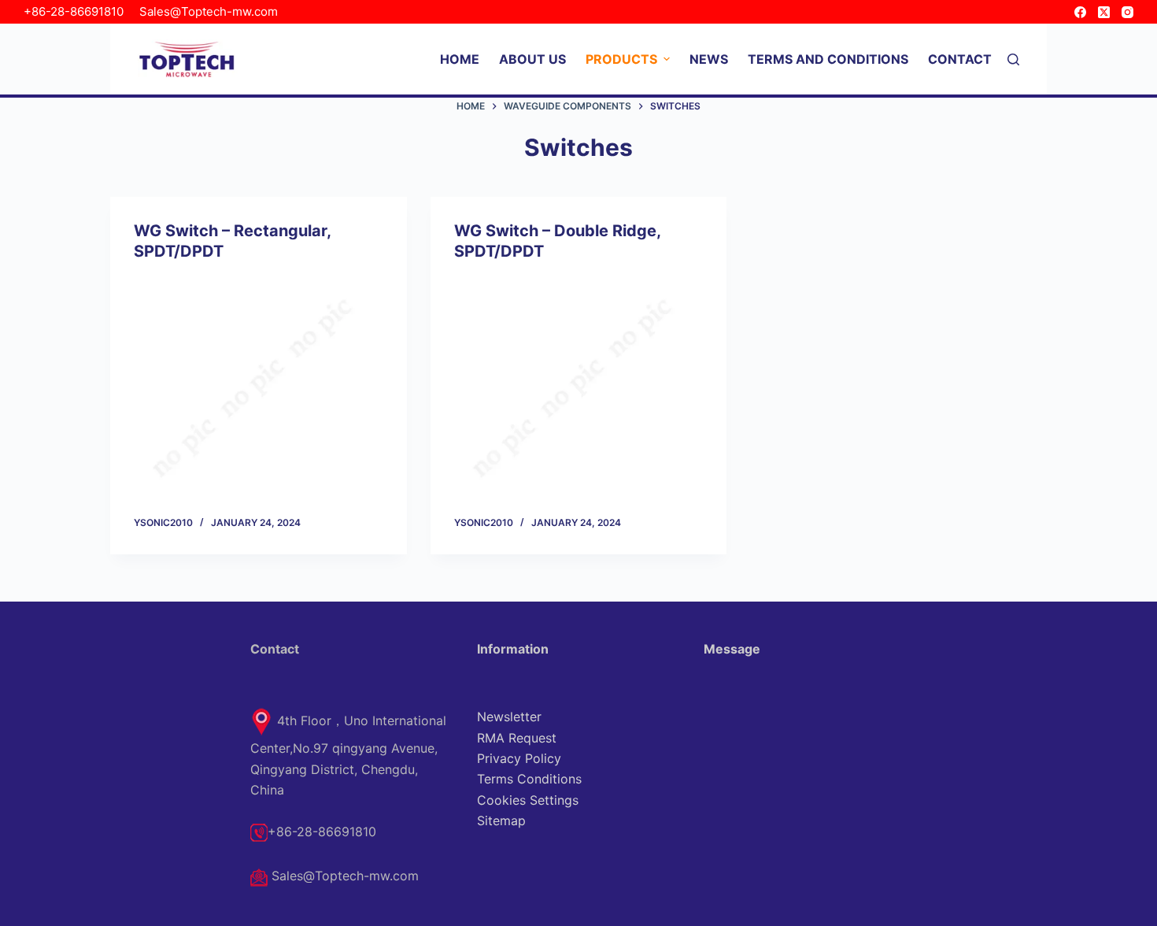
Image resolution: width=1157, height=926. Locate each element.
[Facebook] (1080, 12)
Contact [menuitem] (960, 59)
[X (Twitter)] (1104, 12)
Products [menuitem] (621, 59)
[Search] (1013, 59)
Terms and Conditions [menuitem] (828, 59)
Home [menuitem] (459, 59)
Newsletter (509, 716)
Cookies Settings (527, 800)
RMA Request (516, 738)
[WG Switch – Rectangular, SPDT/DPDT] (258, 388)
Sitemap (501, 820)
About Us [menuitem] (532, 59)
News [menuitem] (708, 59)
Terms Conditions (529, 779)
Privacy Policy (519, 758)
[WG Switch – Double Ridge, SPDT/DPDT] (579, 388)
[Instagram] (1127, 12)
